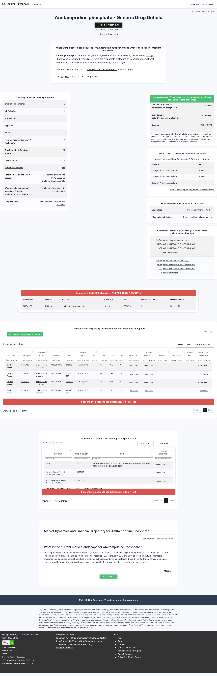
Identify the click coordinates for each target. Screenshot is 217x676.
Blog (120, 641)
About (120, 638)
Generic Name (41, 354)
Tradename (26, 355)
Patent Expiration (148, 354)
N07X (159, 244)
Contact (195, 4)
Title (122, 454)
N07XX (159, 240)
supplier (65, 76)
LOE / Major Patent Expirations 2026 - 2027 (19, 660)
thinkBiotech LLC (34, 634)
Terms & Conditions (9, 650)
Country (58, 454)
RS (122, 355)
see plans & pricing (128, 600)
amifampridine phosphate (73, 306)
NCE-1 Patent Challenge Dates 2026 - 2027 (18, 663)
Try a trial (109, 600)
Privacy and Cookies (9, 647)
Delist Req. (190, 354)
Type (103, 355)
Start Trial (130, 401)
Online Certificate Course (130, 657)
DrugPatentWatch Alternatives (13, 657)
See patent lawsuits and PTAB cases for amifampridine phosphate (53, 178)
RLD (113, 355)
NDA (70, 355)
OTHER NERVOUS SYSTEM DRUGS (179, 244)
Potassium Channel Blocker (199, 210)
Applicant (12, 355)
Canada (48, 463)
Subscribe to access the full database (101, 401)
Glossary (208, 331)
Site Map (5, 654)
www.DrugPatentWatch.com (88, 641)
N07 (160, 248)
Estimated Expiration (162, 452)
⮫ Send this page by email (108, 25)
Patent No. (133, 355)
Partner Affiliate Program (129, 650)
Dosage (56, 355)
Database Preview (126, 647)
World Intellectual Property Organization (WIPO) (56, 473)
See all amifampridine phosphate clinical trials (192, 189)
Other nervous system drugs (176, 240)
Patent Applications (14, 167)
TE (94, 355)
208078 (127, 306)
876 (63, 167)
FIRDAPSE (27, 306)
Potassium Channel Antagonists (197, 217)
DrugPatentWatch (15, 4)
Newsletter (37, 4)
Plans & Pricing (207, 4)
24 (64, 150)
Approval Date (82, 354)
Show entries (13, 344)
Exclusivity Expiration (203, 354)
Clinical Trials (11, 160)
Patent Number (81, 454)
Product (163, 355)
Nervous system (170, 252)
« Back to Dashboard (108, 34)
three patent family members (102, 69)
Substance (177, 355)
